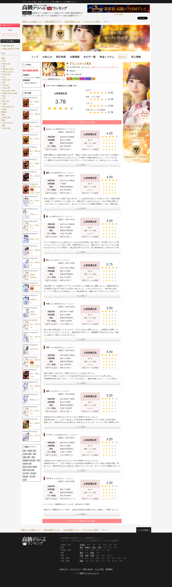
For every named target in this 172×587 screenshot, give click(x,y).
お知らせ (47, 56)
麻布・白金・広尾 (7, 71)
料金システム (107, 56)
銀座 (4, 82)
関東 (4, 46)
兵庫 (92, 555)
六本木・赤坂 (6, 74)
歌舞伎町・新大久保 (8, 69)
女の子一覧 (90, 56)
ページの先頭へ (144, 530)
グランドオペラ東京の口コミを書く (82, 122)
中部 (12, 46)
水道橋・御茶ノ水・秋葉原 (10, 93)
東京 (3, 58)
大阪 (81, 555)
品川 (4, 77)
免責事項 (108, 569)
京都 (87, 555)
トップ (34, 56)
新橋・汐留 (6, 85)
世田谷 (4, 109)
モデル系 (32, 476)
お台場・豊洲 (6, 88)
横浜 (4, 114)
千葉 (3, 125)
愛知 (81, 552)
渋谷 (4, 61)
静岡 (92, 552)
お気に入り (64, 569)
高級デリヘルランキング (89, 573)
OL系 (24, 480)
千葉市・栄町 (6, 128)
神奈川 (4, 111)
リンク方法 (99, 569)
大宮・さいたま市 (7, 123)
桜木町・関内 (6, 117)
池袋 (4, 96)
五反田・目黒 (6, 79)
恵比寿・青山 (6, 63)
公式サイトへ (53, 78)
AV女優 (25, 476)
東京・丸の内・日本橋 (9, 90)
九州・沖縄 (15, 48)
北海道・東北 (7, 48)
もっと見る (81, 164)
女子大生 (33, 473)
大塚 (4, 98)
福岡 (81, 560)
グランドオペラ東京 (80, 63)
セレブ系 (26, 473)
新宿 (4, 66)
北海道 (82, 544)
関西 (8, 46)
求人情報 (136, 56)
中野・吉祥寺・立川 (8, 106)
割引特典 (61, 56)
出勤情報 (75, 56)
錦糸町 (4, 104)
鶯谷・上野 (6, 101)
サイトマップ (75, 569)
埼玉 (3, 120)
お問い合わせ (88, 569)
